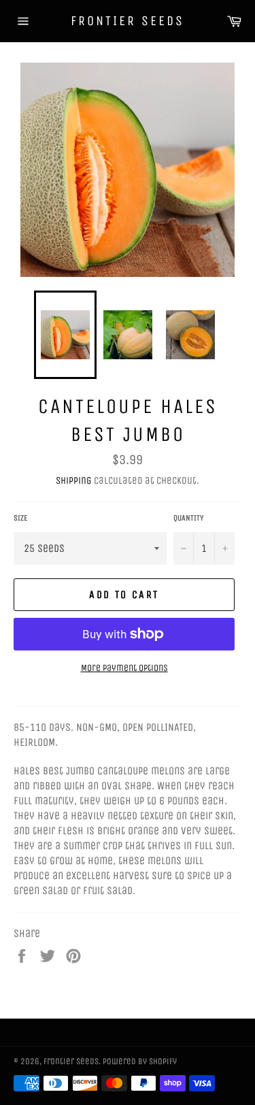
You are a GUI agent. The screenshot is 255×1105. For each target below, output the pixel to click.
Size (20, 518)
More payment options (124, 668)
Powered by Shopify (140, 1061)
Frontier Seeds (127, 21)
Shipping (74, 480)
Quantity (188, 518)
